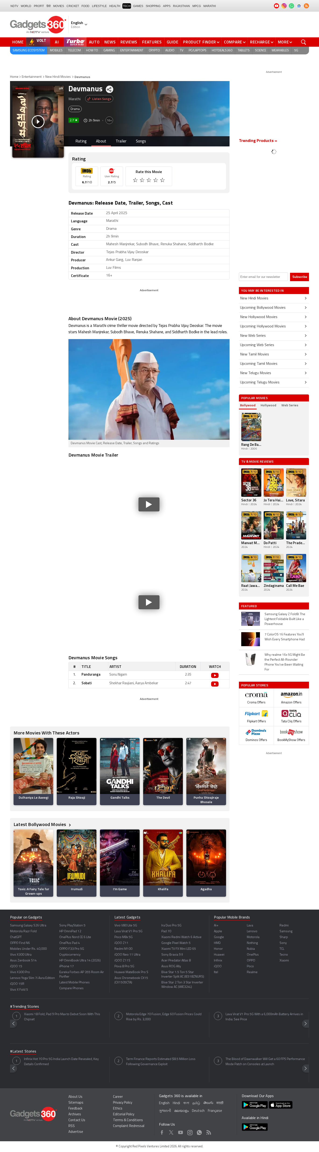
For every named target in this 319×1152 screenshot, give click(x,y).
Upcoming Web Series (257, 345)
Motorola (253, 937)
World (26, 6)
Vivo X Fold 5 (19, 990)
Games (138, 6)
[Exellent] (149, 180)
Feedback (75, 1108)
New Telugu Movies (255, 373)
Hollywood (268, 405)
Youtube (181, 1132)
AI (57, 42)
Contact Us (76, 1120)
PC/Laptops (197, 50)
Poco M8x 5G (123, 937)
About (101, 141)
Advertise (75, 1132)
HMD (217, 943)
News (110, 42)
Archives (74, 1114)
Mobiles (56, 50)
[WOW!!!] (163, 180)
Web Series (289, 405)
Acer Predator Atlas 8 (176, 960)
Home (18, 42)
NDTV (14, 6)
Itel (216, 972)
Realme (252, 972)
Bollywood (247, 405)
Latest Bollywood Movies (40, 824)
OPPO (251, 960)
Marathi (209, 6)
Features (152, 42)
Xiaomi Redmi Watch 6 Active (181, 937)
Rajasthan (181, 6)
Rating (81, 141)
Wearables (280, 50)
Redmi (284, 925)
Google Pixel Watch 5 (176, 943)
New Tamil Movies (254, 354)
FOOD (85, 6)
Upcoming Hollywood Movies (263, 326)
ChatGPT (16, 937)
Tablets (244, 50)
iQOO (218, 966)
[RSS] (306, 5)
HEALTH (114, 6)
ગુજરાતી (165, 1111)
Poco (250, 966)
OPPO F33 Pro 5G (71, 949)
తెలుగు (208, 1103)
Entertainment (131, 50)
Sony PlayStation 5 (72, 925)
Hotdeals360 (222, 50)
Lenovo (252, 931)
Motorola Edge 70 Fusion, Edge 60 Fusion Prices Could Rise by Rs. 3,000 (164, 1017)
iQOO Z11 (121, 943)
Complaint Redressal (128, 1126)
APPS (166, 6)
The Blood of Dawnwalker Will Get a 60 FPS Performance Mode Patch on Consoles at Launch (265, 1061)
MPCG (196, 6)
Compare (233, 42)
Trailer (121, 141)
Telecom (74, 50)
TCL (282, 949)
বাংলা (186, 1103)
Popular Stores (254, 685)
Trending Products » (258, 141)
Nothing (252, 943)
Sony (283, 943)
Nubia (251, 949)
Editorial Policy (123, 1114)
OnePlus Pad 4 (69, 943)
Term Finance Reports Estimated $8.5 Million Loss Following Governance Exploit (160, 1061)
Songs (141, 141)
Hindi (176, 1103)
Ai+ (216, 925)
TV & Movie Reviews (257, 461)
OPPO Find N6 (20, 943)
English (164, 1103)
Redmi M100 (123, 949)
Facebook (162, 1132)
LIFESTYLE (99, 6)
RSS (71, 1126)
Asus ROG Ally (171, 966)
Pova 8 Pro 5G (124, 966)
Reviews (129, 42)
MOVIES (58, 6)
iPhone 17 (66, 966)
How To (92, 50)
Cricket (73, 6)
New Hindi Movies (58, 77)
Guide (172, 42)
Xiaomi (284, 960)
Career (118, 1097)
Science (260, 50)
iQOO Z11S (122, 960)
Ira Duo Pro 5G (171, 925)
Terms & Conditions (128, 1120)
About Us (75, 1097)
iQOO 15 (16, 966)
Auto (94, 42)
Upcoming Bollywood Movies (263, 308)
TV (181, 50)
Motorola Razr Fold (23, 931)
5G (296, 50)
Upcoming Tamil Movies (258, 364)
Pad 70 (166, 931)
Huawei (219, 955)
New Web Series (253, 336)
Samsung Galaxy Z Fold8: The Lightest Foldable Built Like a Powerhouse (285, 619)
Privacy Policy (122, 1103)
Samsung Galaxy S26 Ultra (28, 925)
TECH (127, 6)
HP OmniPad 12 (70, 931)
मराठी (219, 1103)
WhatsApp (199, 1132)
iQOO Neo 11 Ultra (127, 955)
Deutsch (198, 1111)
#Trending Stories (24, 1007)
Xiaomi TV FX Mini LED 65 (178, 949)
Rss (209, 1132)
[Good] (142, 180)
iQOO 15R (17, 984)
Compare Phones (71, 988)
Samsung (286, 931)
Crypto (154, 50)
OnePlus (253, 955)
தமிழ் (196, 1103)
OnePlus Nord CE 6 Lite (75, 937)
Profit (39, 6)
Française (215, 1111)
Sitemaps (75, 1103)
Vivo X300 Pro (20, 972)
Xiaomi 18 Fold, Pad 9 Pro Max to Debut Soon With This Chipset (62, 1017)
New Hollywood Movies (258, 317)
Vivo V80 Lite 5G (125, 925)
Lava (250, 925)
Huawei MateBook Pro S (131, 972)
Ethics (117, 1108)
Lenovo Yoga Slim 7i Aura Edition (32, 978)
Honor (218, 949)
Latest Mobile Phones (74, 982)
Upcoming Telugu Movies (260, 382)
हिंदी (48, 6)
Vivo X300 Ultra (21, 955)
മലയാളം (181, 1111)
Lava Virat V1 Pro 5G (128, 931)
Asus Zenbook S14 (23, 960)
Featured (249, 606)
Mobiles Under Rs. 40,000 (28, 949)
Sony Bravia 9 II (172, 955)
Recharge (260, 42)
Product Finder (199, 42)
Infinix (218, 960)
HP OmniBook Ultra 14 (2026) (80, 960)
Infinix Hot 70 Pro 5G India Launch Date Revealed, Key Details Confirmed (61, 1061)
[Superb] (156, 180)
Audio (169, 50)
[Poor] (135, 180)
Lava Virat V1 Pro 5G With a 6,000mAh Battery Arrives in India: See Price (264, 1017)
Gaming (109, 50)
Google (219, 937)
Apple (218, 931)
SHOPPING (153, 6)
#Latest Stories (23, 1051)
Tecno (284, 955)
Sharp (284, 937)
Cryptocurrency (70, 955)
